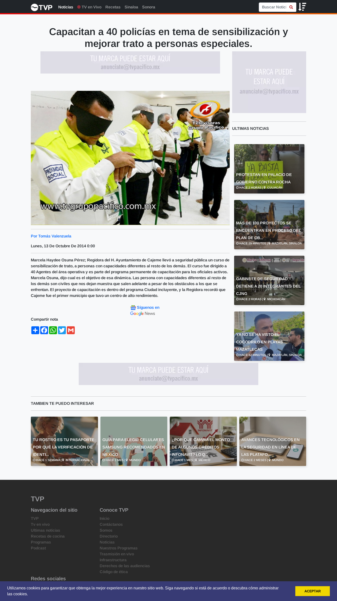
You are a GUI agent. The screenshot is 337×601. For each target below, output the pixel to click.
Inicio (104, 518)
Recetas (113, 7)
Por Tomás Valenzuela (51, 236)
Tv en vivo (40, 524)
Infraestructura (113, 560)
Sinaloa (131, 7)
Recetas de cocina (48, 536)
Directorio (109, 536)
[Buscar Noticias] (291, 7)
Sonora (148, 7)
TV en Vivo (91, 7)
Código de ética (114, 572)
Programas (41, 542)
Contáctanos (111, 524)
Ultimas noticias (45, 530)
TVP (35, 518)
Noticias (65, 7)
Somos (106, 530)
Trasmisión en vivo (117, 554)
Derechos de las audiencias (125, 566)
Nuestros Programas (119, 548)
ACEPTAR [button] (312, 591)
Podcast (38, 548)
